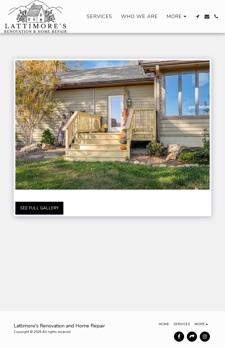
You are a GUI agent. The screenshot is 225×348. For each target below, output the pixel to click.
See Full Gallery (39, 208)
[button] (197, 16)
